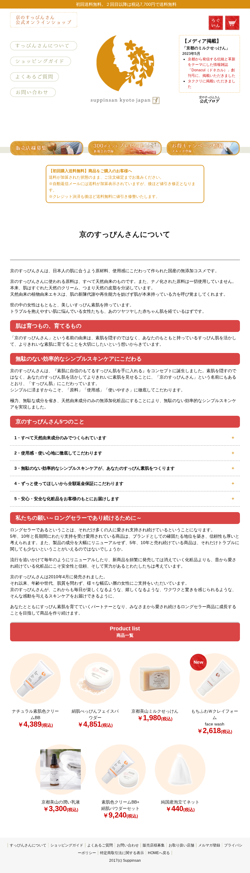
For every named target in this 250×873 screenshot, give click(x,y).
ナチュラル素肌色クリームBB (35, 718)
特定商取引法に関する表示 (122, 853)
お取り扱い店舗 (181, 845)
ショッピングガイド (66, 845)
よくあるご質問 (100, 845)
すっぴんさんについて (28, 845)
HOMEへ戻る (159, 853)
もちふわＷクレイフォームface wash (214, 721)
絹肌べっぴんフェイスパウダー (95, 718)
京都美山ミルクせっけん (154, 715)
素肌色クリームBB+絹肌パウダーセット (120, 809)
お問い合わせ (128, 845)
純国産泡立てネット (180, 806)
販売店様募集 (154, 845)
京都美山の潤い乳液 (60, 806)
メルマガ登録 (209, 845)
